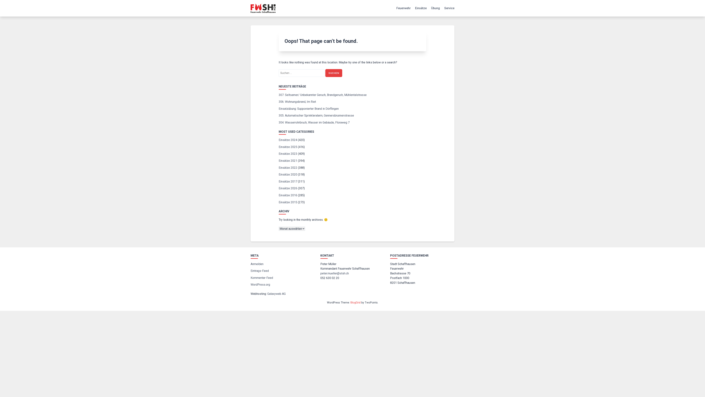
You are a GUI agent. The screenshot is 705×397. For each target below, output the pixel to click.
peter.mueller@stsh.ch (334, 273)
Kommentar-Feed (262, 278)
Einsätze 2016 (288, 195)
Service (449, 8)
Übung (435, 8)
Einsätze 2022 (288, 167)
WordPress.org (260, 284)
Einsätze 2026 (288, 188)
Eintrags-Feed (260, 271)
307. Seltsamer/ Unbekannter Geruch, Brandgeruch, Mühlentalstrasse (323, 95)
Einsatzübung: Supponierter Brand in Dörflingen (309, 108)
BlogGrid (355, 302)
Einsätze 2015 (288, 202)
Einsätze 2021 (288, 160)
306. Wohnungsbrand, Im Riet (297, 101)
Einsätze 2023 (288, 153)
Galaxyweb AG (276, 294)
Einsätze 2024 (288, 140)
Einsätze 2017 (288, 181)
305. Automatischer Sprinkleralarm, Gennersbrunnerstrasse (316, 115)
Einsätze (421, 8)
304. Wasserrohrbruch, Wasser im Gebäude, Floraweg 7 (314, 122)
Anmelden (257, 264)
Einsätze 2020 (288, 174)
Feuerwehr (403, 8)
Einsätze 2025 (288, 147)
